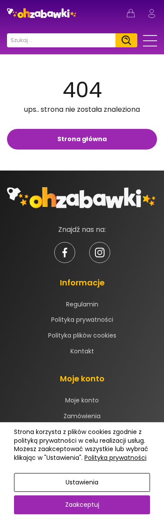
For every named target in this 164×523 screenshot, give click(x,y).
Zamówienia (82, 416)
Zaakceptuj (82, 504)
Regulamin (82, 304)
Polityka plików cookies (82, 335)
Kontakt (82, 351)
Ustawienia (82, 482)
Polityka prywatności (82, 319)
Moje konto (82, 400)
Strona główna (82, 139)
